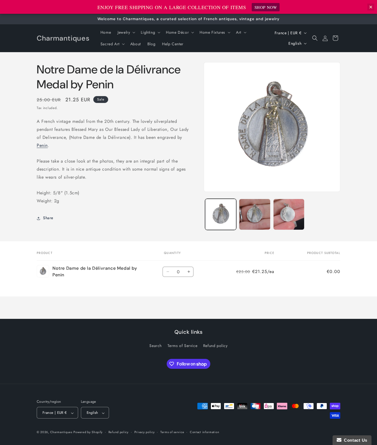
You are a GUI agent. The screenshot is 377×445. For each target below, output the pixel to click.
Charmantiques (61, 432)
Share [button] (48, 218)
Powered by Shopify (88, 432)
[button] (125, 32)
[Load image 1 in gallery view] (220, 214)
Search (155, 345)
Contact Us (354, 440)
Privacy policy (144, 432)
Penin (42, 145)
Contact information (204, 432)
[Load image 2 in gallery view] (254, 214)
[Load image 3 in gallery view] (288, 214)
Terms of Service (183, 345)
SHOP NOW (265, 7)
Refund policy (215, 345)
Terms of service (172, 432)
